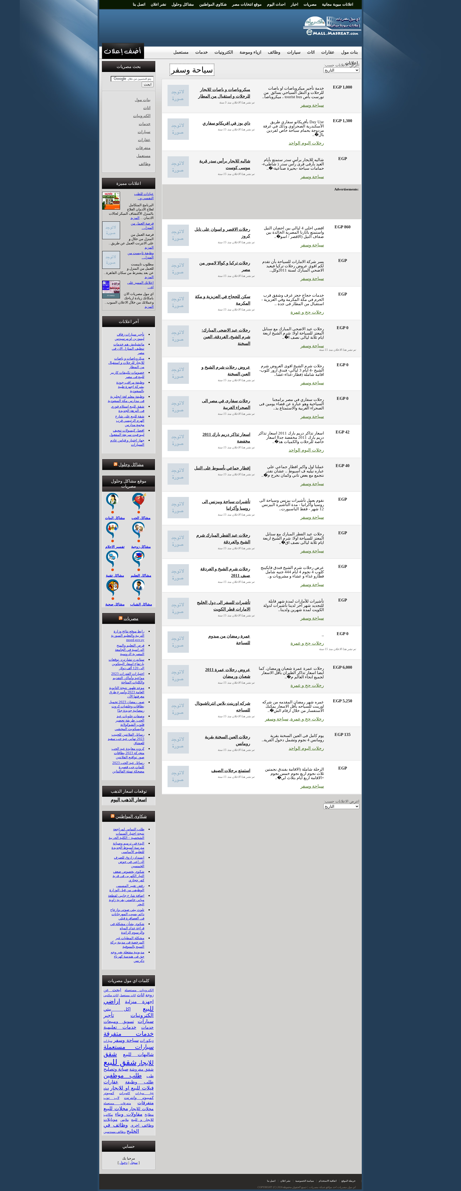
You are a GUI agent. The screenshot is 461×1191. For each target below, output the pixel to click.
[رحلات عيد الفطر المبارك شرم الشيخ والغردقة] (178, 550)
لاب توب (111, 1098)
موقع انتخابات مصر (247, 4)
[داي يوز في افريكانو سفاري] (178, 138)
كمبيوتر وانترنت (139, 1097)
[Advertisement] (199, 25)
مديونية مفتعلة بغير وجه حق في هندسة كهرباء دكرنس (127, 956)
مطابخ (149, 1115)
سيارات (293, 52)
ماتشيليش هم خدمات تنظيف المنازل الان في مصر (128, 348)
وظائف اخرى (142, 1125)
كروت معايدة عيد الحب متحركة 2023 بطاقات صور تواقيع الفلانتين (128, 753)
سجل (134, 1163)
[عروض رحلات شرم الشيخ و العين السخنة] (178, 382)
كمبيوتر (109, 1093)
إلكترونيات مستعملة (139, 990)
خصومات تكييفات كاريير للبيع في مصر (127, 375)
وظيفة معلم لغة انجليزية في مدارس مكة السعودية (126, 399)
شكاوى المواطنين (131, 816)
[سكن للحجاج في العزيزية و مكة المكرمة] (178, 311)
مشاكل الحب (141, 518)
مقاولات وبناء (128, 1114)
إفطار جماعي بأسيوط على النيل (222, 468)
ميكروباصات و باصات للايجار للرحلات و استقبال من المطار (126, 362)
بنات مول (349, 52)
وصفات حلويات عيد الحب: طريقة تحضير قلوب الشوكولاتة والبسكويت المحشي (129, 722)
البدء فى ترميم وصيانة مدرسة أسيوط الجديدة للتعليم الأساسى (128, 847)
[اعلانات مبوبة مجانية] (332, 34)
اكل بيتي (117, 1009)
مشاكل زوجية (141, 547)
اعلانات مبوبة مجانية (337, 4)
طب (150, 1076)
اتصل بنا (139, 4)
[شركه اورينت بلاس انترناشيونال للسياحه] (178, 718)
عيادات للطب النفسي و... (144, 196)
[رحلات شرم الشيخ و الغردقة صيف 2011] (178, 584)
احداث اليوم (276, 4)
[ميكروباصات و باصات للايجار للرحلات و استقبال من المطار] (178, 104)
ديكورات (147, 1040)
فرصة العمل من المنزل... (142, 225)
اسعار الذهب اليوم (129, 799)
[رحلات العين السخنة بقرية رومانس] (178, 752)
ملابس (124, 1119)
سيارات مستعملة (129, 1046)
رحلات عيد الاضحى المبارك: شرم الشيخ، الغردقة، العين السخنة (226, 337)
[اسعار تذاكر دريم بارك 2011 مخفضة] (178, 449)
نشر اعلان (158, 4)
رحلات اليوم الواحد (306, 143)
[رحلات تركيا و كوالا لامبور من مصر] (178, 278)
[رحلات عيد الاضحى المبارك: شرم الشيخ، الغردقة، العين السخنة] (178, 345)
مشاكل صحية (115, 604)
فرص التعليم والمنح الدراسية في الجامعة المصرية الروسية (129, 649)
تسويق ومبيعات (119, 1021)
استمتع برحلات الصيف (230, 770)
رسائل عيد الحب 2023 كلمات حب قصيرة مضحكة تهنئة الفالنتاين (128, 767)
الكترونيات (223, 52)
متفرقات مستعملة (117, 1103)
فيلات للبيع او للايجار (132, 1088)
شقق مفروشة (141, 1069)
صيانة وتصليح (116, 1069)
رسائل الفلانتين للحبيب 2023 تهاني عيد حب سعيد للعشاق (126, 738)
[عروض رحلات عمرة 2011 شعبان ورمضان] (178, 684)
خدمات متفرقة (129, 1033)
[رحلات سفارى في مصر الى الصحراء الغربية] (178, 416)
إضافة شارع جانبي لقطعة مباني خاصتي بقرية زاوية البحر (126, 900)
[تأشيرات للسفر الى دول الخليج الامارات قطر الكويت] (178, 617)
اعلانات (351, 63)
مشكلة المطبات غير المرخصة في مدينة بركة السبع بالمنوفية (127, 942)
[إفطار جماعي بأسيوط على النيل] (178, 483)
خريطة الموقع (348, 1181)
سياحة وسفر (312, 105)
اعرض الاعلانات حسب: (341, 801)
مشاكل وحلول (183, 4)
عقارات (328, 52)
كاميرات (124, 1093)
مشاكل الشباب (141, 604)
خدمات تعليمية (120, 1027)
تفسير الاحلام (115, 547)
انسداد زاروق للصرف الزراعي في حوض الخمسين (129, 861)
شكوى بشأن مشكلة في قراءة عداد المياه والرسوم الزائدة (127, 928)
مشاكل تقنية (115, 575)
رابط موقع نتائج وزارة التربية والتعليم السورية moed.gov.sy (127, 635)
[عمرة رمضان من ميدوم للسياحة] (178, 651)
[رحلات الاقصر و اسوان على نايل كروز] (178, 244)
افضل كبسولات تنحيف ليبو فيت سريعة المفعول (126, 432)
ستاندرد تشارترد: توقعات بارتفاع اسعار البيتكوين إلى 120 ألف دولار (126, 664)
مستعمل (181, 52)
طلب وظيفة (139, 1082)
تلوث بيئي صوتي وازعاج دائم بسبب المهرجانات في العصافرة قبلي (127, 914)
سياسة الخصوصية (304, 1181)
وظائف (274, 52)
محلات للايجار (141, 1108)
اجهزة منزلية (139, 1001)
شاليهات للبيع (138, 1054)
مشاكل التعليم (141, 575)
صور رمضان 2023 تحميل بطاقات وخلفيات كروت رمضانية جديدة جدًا (126, 706)
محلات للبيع (116, 1108)
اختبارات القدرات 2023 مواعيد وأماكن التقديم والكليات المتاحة (127, 678)
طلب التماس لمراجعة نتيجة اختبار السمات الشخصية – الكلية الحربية (126, 833)
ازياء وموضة (250, 52)
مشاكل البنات (115, 518)
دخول (124, 1163)
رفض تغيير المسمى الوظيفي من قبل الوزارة (126, 888)
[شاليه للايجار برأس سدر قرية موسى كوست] (178, 176)
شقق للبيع (120, 1062)
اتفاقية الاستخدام (328, 1181)
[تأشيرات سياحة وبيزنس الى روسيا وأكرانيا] (178, 516)
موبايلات (110, 1119)
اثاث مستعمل (128, 995)
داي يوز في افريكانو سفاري (226, 123)
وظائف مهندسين (115, 1132)
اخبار (294, 4)
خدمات (201, 52)
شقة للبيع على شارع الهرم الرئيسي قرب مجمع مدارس (129, 420)
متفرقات (143, 148)
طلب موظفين (123, 1075)
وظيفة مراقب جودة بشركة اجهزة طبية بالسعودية (130, 386)
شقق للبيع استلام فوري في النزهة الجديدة (127, 408)
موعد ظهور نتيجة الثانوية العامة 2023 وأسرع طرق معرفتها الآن (126, 692)
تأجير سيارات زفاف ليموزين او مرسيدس (129, 336)
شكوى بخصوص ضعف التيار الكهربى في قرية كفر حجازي (128, 876)
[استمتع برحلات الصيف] (178, 785)
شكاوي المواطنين (213, 4)
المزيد (135, 218)
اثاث (311, 52)
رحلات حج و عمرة (307, 312)
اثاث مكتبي (111, 995)
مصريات (310, 4)
